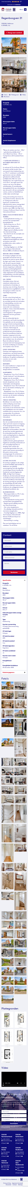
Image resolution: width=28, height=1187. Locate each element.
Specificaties (7, 580)
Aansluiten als (14, 4)
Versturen (14, 572)
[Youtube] (8, 1143)
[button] (25, 9)
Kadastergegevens (8, 672)
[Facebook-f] (2, 1143)
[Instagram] (6, 1143)
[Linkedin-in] (4, 1143)
